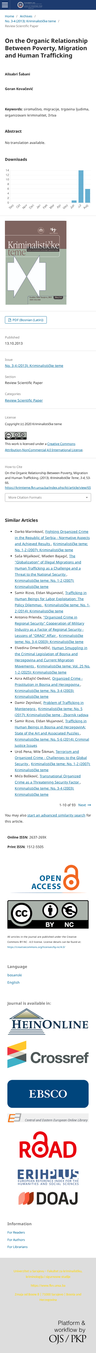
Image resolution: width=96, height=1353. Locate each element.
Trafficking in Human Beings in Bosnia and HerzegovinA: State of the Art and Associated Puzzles (51, 727)
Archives (26, 16)
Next (82, 805)
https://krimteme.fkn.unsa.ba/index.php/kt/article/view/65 (48, 487)
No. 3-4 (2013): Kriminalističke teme (30, 21)
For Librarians (17, 1247)
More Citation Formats (25, 497)
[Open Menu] (5, 5)
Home (9, 16)
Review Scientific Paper (24, 400)
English (13, 982)
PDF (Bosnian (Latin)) (27, 320)
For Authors (16, 1239)
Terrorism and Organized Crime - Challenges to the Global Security (51, 757)
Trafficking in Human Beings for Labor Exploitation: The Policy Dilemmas (51, 598)
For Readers (16, 1232)
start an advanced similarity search (56, 815)
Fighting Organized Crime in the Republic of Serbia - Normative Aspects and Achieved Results (52, 537)
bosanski (14, 975)
